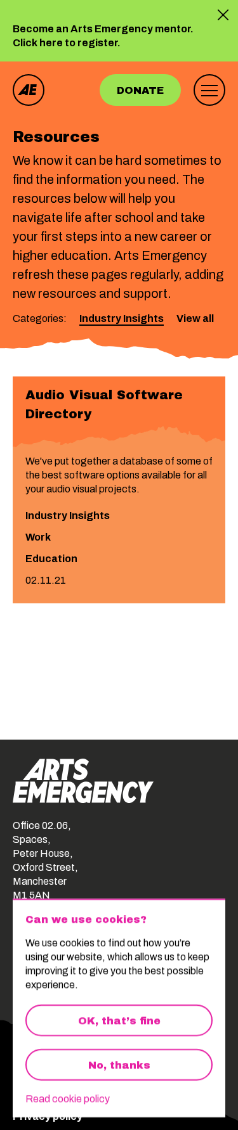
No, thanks (119, 1065)
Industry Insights (121, 318)
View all (195, 318)
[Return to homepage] (28, 90)
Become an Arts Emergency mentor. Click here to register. (103, 36)
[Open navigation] (209, 90)
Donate (140, 90)
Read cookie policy (67, 1098)
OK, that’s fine (119, 1020)
